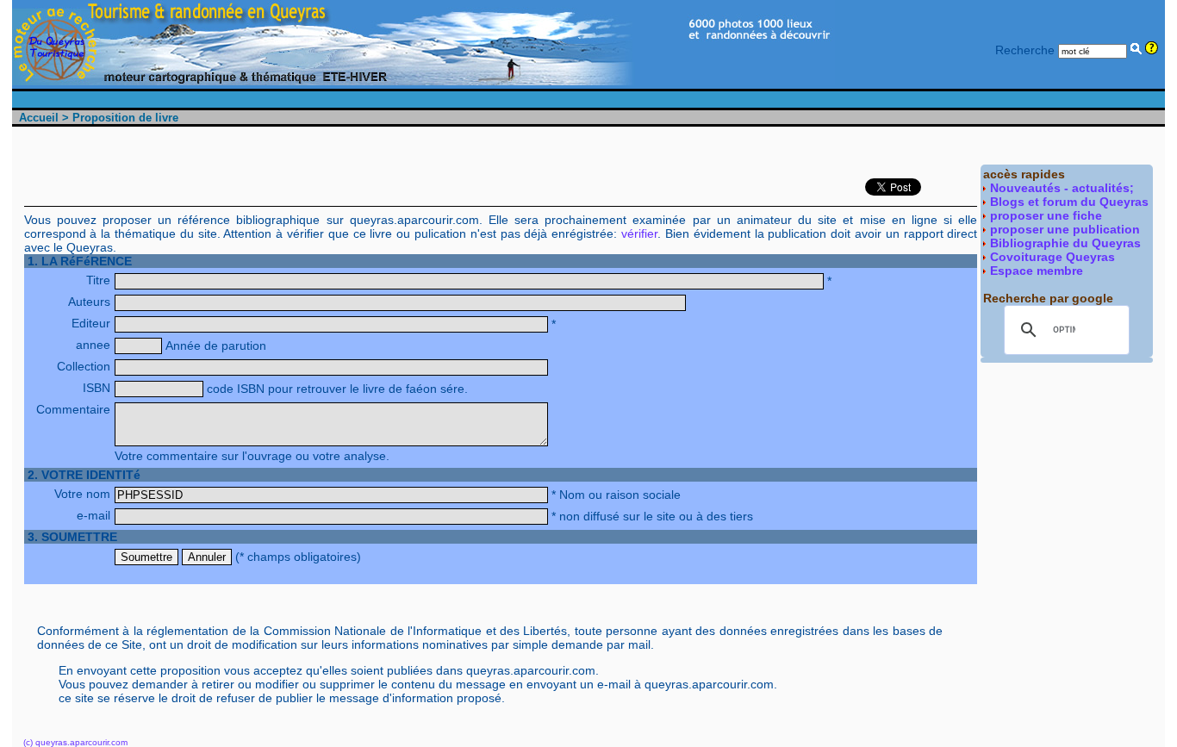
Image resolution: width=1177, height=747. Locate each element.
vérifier (639, 233)
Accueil (39, 117)
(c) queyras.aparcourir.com (75, 742)
